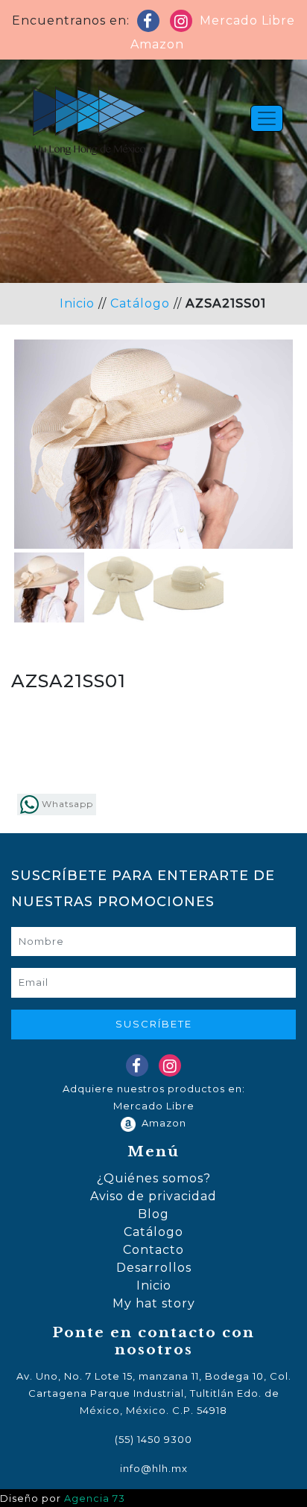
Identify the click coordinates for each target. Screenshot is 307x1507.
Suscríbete (153, 1024)
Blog (153, 1214)
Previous (36, 481)
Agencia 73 (94, 1498)
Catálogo (140, 303)
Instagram (184, 24)
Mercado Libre (247, 20)
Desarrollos (154, 1268)
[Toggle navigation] (266, 118)
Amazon (153, 44)
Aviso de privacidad (153, 1196)
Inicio (77, 303)
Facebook (151, 24)
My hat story (154, 1303)
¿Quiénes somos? (154, 1178)
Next (270, 481)
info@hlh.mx (154, 1468)
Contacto (153, 1250)
